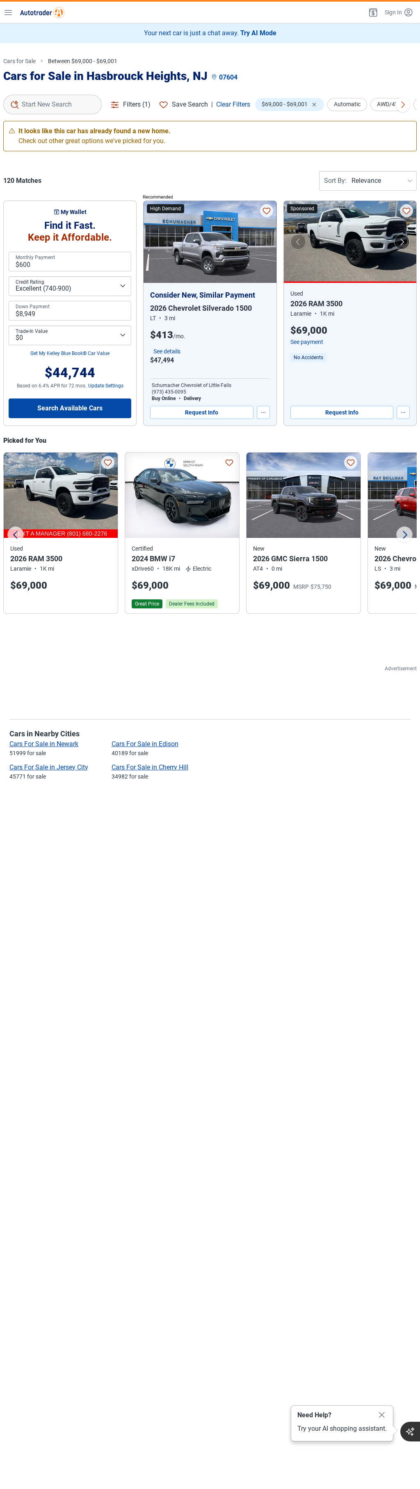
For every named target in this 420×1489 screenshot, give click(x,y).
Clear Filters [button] (233, 104)
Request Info (201, 412)
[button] (372, 12)
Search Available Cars (70, 408)
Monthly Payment (35, 257)
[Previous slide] (15, 534)
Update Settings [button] (105, 386)
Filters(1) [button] (137, 104)
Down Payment (33, 306)
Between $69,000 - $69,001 (82, 61)
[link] (308, 357)
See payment (306, 342)
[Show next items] (402, 104)
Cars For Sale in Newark (43, 744)
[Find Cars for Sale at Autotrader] (42, 12)
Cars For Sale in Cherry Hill (150, 767)
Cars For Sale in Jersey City (48, 767)
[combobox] (52, 104)
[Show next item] (402, 242)
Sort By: (335, 180)
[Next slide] (404, 534)
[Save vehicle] (266, 210)
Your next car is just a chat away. (210, 33)
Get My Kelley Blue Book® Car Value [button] (70, 353)
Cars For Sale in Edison (145, 744)
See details (166, 351)
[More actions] (263, 412)
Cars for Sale (19, 61)
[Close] (382, 1415)
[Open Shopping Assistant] (410, 1431)
